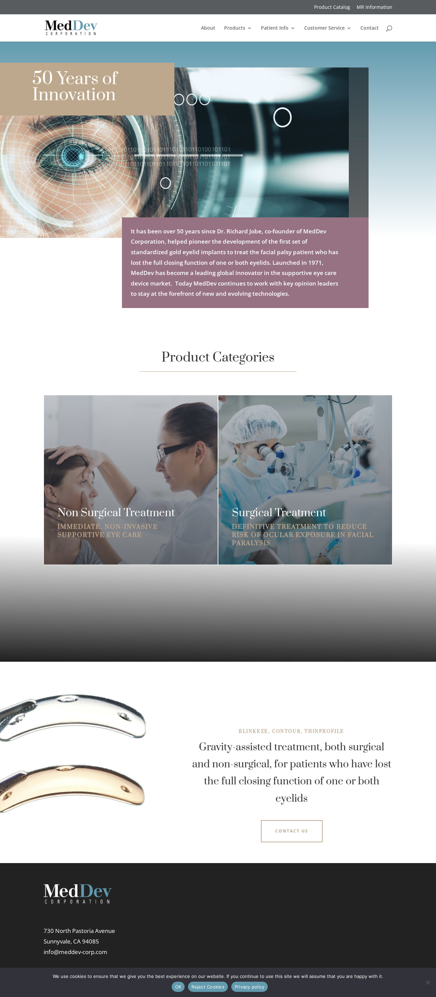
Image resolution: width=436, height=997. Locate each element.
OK (178, 987)
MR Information (374, 7)
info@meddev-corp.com (75, 952)
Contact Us (291, 831)
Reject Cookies (207, 987)
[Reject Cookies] (427, 982)
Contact (369, 28)
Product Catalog (332, 7)
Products (234, 28)
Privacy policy (250, 987)
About (208, 28)
